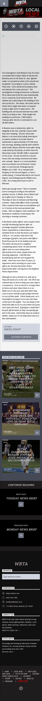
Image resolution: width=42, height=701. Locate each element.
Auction (18, 678)
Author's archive (21, 337)
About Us (30, 678)
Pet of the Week (21, 674)
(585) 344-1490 (11, 598)
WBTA (21, 564)
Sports (7, 678)
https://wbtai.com (12, 593)
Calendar (26, 676)
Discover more (7, 652)
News (5, 363)
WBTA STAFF (12, 329)
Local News (18, 671)
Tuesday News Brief (21, 498)
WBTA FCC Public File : (10, 630)
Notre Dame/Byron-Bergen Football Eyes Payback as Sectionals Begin (21, 454)
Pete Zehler (8, 394)
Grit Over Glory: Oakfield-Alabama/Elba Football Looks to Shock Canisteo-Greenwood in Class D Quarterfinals (20, 377)
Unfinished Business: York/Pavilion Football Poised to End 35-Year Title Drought (21, 417)
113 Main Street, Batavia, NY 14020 (19, 606)
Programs (8, 681)
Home (7, 671)
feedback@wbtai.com (14, 602)
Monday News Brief (21, 529)
